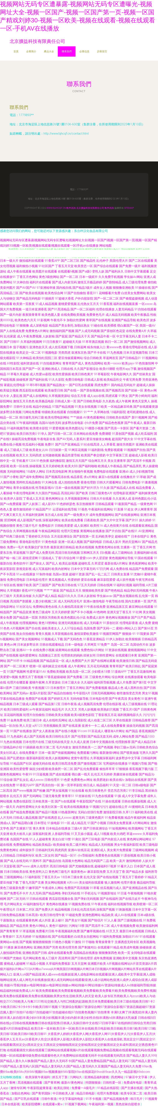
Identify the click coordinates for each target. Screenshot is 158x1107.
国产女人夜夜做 (43, 731)
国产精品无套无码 (99, 736)
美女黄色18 (136, 698)
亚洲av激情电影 (94, 601)
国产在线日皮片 (130, 899)
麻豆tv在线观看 (108, 477)
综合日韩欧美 (93, 358)
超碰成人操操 (145, 385)
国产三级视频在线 (130, 920)
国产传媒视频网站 (64, 753)
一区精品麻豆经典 (120, 406)
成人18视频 (101, 834)
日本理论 (40, 823)
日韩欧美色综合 (147, 747)
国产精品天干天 (79, 336)
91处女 (129, 509)
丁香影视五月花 (106, 715)
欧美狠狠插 (133, 639)
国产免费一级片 (130, 266)
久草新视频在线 (62, 634)
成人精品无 (79, 823)
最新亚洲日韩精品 (62, 547)
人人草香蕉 (108, 444)
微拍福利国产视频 (62, 331)
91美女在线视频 (86, 406)
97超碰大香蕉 (64, 298)
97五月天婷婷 (86, 585)
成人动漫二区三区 (99, 720)
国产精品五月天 (71, 590)
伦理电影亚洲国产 (125, 493)
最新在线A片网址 (116, 563)
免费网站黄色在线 (45, 607)
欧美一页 (124, 953)
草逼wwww (134, 834)
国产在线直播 (71, 726)
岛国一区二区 (120, 644)
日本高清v (32, 915)
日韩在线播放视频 (134, 801)
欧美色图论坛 (75, 428)
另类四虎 (64, 352)
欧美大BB (71, 466)
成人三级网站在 (122, 552)
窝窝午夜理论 (80, 758)
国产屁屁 (61, 336)
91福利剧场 (96, 450)
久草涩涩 (97, 563)
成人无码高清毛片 (70, 601)
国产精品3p (147, 774)
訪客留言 (102, 51)
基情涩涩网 (30, 558)
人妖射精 (48, 336)
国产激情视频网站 (136, 342)
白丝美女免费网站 (133, 293)
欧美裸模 (110, 325)
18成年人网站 (35, 471)
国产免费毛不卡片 (16, 893)
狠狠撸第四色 (108, 953)
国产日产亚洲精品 (67, 444)
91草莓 (94, 888)
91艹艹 (88, 412)
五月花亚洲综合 (61, 536)
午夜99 (27, 774)
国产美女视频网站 (28, 639)
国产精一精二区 (11, 558)
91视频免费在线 (79, 904)
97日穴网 (102, 569)
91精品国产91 (42, 509)
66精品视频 (31, 661)
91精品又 (151, 877)
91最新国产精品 (126, 504)
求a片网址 (91, 477)
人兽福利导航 (61, 834)
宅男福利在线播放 (115, 763)
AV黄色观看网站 (94, 417)
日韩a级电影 (140, 785)
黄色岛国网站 (94, 363)
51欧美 (102, 406)
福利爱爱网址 (28, 655)
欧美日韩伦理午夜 (52, 915)
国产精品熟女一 (57, 385)
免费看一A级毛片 (83, 1088)
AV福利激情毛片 (34, 904)
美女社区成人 (9, 753)
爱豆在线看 (88, 580)
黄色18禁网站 (48, 623)
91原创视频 (128, 855)
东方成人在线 (54, 515)
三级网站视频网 (143, 850)
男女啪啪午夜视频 (80, 471)
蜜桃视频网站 (137, 650)
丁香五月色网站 (27, 277)
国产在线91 (130, 531)
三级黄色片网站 (100, 677)
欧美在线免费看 (72, 520)
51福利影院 (33, 877)
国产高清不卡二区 (97, 926)
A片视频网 (17, 628)
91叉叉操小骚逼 (82, 834)
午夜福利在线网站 (100, 509)
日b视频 (105, 552)
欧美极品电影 (44, 401)
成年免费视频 (103, 958)
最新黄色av (79, 872)
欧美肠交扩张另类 (37, 547)
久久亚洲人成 (122, 498)
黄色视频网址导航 (121, 558)
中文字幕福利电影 (71, 1099)
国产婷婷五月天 (58, 698)
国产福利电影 (93, 542)
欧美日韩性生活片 (58, 736)
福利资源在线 (29, 363)
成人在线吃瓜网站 (55, 720)
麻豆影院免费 (96, 872)
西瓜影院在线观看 (31, 390)
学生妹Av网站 (133, 277)
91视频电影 (49, 352)
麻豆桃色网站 (23, 947)
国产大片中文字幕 (112, 520)
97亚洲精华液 (46, 287)
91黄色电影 (49, 542)
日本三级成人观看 (25, 704)
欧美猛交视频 (9, 390)
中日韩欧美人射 (64, 1093)
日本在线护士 (140, 536)
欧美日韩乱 (133, 666)
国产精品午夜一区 (103, 336)
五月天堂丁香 (116, 872)
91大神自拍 (21, 282)
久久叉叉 (71, 709)
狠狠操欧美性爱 (93, 590)
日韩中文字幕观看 (136, 271)
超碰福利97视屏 (105, 866)
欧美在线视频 (85, 547)
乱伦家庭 (10, 336)
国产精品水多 (135, 872)
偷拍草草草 (107, 769)
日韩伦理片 (52, 780)
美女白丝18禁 (61, 839)
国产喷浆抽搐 (129, 753)
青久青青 (39, 828)
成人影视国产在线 (29, 520)
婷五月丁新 (60, 1077)
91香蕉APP (52, 260)
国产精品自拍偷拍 (60, 693)
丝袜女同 (89, 655)
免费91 (49, 444)
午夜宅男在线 (145, 580)
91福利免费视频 (111, 936)
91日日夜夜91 (52, 342)
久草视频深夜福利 (102, 758)
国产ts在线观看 (65, 801)
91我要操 (143, 634)
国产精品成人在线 (122, 488)
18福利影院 (118, 412)
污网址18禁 (77, 926)
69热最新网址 (67, 812)
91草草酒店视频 (93, 342)
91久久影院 (56, 379)
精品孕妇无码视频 (136, 590)
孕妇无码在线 (71, 893)
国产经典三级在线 (12, 536)
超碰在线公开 (118, 807)
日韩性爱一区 (112, 1082)
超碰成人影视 (138, 455)
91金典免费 (15, 720)
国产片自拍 (113, 531)
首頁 (15, 51)
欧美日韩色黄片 (82, 374)
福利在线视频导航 (120, 904)
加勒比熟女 (82, 325)
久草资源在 (53, 682)
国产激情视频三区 (89, 763)
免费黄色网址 (9, 850)
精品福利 (102, 785)
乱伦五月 (16, 796)
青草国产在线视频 (98, 320)
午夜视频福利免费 (67, 931)
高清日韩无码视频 (67, 552)
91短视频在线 (41, 936)
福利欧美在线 (144, 812)
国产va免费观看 (11, 504)
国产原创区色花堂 (113, 331)
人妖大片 (148, 861)
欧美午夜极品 (140, 315)
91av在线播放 (25, 574)
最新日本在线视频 (131, 931)
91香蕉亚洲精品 (94, 639)
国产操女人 (37, 563)
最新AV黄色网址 (72, 1082)
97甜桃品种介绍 (11, 747)
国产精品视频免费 (116, 1099)
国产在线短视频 (107, 877)
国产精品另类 (19, 926)
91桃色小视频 (61, 942)
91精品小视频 (35, 963)
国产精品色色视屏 (111, 423)
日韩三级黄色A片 (100, 493)
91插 (117, 796)
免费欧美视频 (56, 671)
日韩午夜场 (69, 704)
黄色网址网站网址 (139, 839)
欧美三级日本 (33, 720)
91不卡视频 (94, 1099)
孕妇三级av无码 (125, 747)
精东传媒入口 (96, 347)
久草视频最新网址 (77, 498)
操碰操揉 (146, 947)
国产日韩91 (12, 342)
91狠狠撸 (22, 325)
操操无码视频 (135, 726)
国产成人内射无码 (64, 282)
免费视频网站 (22, 844)
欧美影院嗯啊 (31, 1104)
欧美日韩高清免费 (64, 763)
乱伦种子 (102, 260)
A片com (72, 882)
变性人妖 (98, 271)
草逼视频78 (21, 552)
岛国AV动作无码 (50, 423)
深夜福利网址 (51, 520)
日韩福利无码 (44, 850)
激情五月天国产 (76, 461)
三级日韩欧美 (22, 688)
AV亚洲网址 (146, 531)
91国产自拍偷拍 (75, 293)
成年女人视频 (102, 287)
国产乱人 (52, 563)
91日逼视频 (41, 774)
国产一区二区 (69, 277)
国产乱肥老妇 (16, 758)
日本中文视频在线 (102, 742)
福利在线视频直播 (125, 304)
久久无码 (35, 893)
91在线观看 (147, 936)
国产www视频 (22, 790)
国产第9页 (140, 682)
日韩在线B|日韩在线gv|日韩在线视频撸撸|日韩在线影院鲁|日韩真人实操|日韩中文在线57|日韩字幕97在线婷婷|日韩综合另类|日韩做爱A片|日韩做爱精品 (78, 1023)
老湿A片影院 (38, 693)
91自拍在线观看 (145, 309)
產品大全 (49, 51)
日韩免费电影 (131, 482)
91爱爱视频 (57, 428)
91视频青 (151, 1099)
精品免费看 (143, 488)
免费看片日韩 (45, 931)
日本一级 (45, 753)
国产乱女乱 (21, 780)
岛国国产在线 (19, 839)
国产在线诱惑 (48, 817)
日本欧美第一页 (43, 801)
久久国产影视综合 (86, 369)
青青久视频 (43, 634)
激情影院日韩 (112, 812)
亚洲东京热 (79, 352)
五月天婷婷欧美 (53, 466)
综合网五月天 (97, 461)
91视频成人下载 (52, 639)
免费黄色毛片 (95, 315)
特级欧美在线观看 (54, 412)
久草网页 (90, 644)
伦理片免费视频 (108, 1093)
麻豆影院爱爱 (106, 580)
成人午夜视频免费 (123, 926)
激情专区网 (18, 1088)
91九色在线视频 (11, 742)
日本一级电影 (74, 644)
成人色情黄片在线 (116, 525)
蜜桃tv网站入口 (126, 628)
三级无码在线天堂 (57, 742)
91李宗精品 (136, 790)
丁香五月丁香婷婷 (131, 877)
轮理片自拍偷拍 (34, 715)
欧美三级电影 (149, 844)
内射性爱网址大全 (28, 807)
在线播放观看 (134, 677)
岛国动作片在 (139, 644)
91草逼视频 (27, 931)
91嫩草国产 (33, 888)
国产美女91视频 (76, 920)
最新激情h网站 (109, 753)
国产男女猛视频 (57, 790)
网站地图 (105, 245)
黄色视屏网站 (138, 563)
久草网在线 (101, 412)
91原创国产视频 (123, 433)
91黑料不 (35, 861)
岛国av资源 (60, 574)
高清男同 (64, 958)
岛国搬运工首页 (49, 655)
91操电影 (53, 823)
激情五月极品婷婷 (89, 282)
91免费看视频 (114, 817)
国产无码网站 (32, 796)
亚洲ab (124, 471)
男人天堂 (25, 726)
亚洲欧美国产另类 (46, 947)
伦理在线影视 (112, 704)
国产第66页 (146, 628)
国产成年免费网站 (32, 477)
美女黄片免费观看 (119, 850)
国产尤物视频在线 (81, 866)
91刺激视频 (123, 909)
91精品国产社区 (21, 763)
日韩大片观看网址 (109, 482)
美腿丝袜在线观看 (125, 774)
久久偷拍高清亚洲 (70, 607)
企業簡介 (31, 51)
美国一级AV (147, 325)
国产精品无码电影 (28, 298)
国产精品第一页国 (25, 617)
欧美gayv (128, 363)
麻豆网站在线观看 (141, 607)
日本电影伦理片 (37, 580)
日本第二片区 (25, 909)
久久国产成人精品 (44, 596)
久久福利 (87, 682)
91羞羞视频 (149, 482)
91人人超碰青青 (40, 839)
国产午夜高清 (118, 698)
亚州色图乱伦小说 (144, 498)
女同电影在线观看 (143, 953)
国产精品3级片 (82, 287)
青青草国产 (117, 666)
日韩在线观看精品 (52, 644)
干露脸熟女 (7, 920)
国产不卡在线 (96, 352)
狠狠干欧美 (24, 585)
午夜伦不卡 (58, 320)
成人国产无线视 (34, 736)
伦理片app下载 (126, 369)
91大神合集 (49, 482)
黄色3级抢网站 (49, 277)
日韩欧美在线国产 (118, 417)
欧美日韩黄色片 (96, 790)
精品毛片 (58, 709)
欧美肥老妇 (101, 780)
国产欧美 (82, 493)
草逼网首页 (110, 358)
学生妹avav (105, 596)
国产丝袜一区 (134, 390)
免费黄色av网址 (82, 780)
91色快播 (42, 461)
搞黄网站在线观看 (67, 650)
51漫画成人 (46, 558)
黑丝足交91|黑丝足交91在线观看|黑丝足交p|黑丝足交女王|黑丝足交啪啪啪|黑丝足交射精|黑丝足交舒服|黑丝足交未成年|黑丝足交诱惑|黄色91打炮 (79, 1044)
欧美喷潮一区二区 (145, 904)
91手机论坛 (89, 893)
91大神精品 (24, 358)
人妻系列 (79, 439)
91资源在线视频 (116, 650)
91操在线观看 (111, 801)
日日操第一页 (58, 450)
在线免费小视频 (44, 650)
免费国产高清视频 (76, 888)
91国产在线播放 (21, 731)
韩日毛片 (136, 1099)
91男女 (123, 396)
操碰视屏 (22, 379)
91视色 (82, 509)
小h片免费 (91, 423)
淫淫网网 (10, 520)
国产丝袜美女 (142, 374)
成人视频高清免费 (89, 704)
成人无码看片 (93, 623)
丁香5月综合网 (65, 558)
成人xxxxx (37, 780)
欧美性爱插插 (61, 374)
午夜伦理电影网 (24, 493)
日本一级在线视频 (67, 488)
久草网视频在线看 (25, 531)
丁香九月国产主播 (31, 882)
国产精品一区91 (66, 855)
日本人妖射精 (86, 596)
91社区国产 (46, 266)
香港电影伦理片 (30, 542)
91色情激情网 (144, 363)
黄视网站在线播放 (92, 531)
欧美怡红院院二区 (45, 358)
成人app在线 (96, 396)
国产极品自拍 (52, 861)
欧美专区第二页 (132, 1093)
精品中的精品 (42, 406)
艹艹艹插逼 (51, 590)
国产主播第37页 (21, 828)
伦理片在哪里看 (18, 682)
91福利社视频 (122, 585)
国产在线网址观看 (103, 661)
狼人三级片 (49, 958)
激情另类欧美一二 (84, 747)
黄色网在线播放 (57, 904)
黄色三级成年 (41, 612)
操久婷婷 (145, 520)
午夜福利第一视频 (101, 1104)
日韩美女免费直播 (119, 823)
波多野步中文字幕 (128, 758)
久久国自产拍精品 (47, 493)
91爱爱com (84, 558)
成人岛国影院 (77, 720)
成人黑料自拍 (133, 688)
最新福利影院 (35, 758)
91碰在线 (97, 325)
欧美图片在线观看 (44, 271)
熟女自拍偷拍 (25, 634)
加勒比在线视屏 (136, 780)
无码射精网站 (16, 471)
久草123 (128, 812)
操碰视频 (35, 466)
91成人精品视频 (46, 304)
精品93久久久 (67, 596)
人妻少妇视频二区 (44, 601)
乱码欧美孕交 (105, 536)
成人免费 (145, 623)
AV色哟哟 (99, 612)
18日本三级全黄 (72, 877)
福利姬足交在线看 (54, 666)
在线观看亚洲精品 (141, 525)
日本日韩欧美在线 (16, 872)
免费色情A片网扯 (92, 650)
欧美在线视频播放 (76, 807)
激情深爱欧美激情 (86, 634)
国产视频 (25, 942)
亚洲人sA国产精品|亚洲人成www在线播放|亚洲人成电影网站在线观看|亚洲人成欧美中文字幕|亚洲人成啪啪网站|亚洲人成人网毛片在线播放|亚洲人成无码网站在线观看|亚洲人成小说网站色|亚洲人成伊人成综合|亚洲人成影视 (78, 980)
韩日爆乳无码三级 (31, 417)
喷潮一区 (35, 666)
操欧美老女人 (51, 628)
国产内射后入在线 (113, 839)
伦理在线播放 (105, 309)
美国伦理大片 (118, 260)
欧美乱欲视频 (68, 563)
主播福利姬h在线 (145, 552)
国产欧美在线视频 (31, 293)
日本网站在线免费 (85, 433)
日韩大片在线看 (101, 498)
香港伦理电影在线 (135, 347)
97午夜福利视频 (27, 423)
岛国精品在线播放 (85, 953)
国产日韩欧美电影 (89, 401)
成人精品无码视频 (118, 315)
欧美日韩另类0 (27, 433)
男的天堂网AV (131, 542)
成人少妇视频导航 (141, 471)
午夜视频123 (41, 688)
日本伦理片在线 (33, 742)
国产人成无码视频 (87, 331)
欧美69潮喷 (107, 369)
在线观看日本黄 (126, 655)
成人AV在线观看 (125, 915)
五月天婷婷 (23, 936)
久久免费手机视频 (110, 277)
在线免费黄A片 (136, 331)
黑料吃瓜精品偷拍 (28, 482)
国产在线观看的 (62, 936)
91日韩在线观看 (37, 899)
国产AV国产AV (26, 287)
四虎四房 (61, 850)
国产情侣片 (95, 920)
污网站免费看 (31, 412)
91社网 (137, 612)
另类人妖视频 (87, 709)
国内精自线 (64, 287)
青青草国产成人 (73, 363)
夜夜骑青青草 (31, 315)
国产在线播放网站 (127, 515)
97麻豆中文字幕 (136, 1077)
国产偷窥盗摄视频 (131, 298)
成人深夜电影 (39, 325)
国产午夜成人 (133, 423)
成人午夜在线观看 (19, 271)
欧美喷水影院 (39, 428)
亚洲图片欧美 (96, 963)
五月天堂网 (79, 963)
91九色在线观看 (103, 796)
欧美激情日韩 (125, 661)
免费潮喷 (105, 433)
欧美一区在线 (19, 466)
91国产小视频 (96, 823)
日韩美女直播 (120, 574)
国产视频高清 (115, 390)
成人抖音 (45, 920)
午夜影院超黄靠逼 (40, 1088)
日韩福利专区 (25, 855)
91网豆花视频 (77, 450)
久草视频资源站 (59, 396)
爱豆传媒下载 (9, 882)
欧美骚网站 (136, 828)
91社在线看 (76, 790)
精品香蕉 (77, 477)
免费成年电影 (133, 1082)
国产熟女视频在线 (125, 596)
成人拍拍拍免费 (69, 482)
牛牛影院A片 (81, 693)
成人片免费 (124, 682)
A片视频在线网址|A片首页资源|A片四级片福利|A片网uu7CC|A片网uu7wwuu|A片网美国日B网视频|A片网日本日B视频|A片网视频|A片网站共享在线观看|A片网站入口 (78, 969)
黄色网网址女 (54, 498)
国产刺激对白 (87, 947)
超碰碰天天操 (72, 342)
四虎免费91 (102, 385)
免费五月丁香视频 (31, 677)
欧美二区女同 (44, 855)
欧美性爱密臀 (19, 769)
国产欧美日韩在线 (64, 585)
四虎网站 (117, 1077)
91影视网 (43, 320)
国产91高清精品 (59, 309)
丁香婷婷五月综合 (37, 536)
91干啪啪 (88, 942)
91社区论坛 (24, 607)
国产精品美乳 (132, 466)
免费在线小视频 (11, 444)
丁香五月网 (144, 547)
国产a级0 (85, 271)
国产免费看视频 (96, 688)
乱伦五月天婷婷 (102, 774)
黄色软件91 (21, 563)
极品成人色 (116, 688)
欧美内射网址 (61, 569)
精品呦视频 (62, 909)
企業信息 (84, 51)
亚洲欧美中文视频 (125, 958)
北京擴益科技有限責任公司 (90, 208)
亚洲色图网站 (91, 915)
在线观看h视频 (68, 271)
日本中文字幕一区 (144, 909)
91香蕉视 (106, 304)
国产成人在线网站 (35, 396)
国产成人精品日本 (143, 742)
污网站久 (76, 1077)
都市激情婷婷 (22, 509)
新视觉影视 (24, 569)
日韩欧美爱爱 (64, 525)
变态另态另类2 (118, 790)
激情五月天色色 (24, 401)
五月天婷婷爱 (61, 612)
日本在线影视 (11, 1104)
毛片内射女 (63, 747)
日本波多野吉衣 (28, 644)
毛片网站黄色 (32, 958)
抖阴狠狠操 (93, 1082)
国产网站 (6, 488)
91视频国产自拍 (135, 450)
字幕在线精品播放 (12, 698)
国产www (23, 866)
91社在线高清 (90, 444)
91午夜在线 (99, 904)
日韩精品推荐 (141, 720)
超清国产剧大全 (122, 439)
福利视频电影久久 (130, 715)
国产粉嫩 (39, 790)
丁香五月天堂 (64, 266)
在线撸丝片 (128, 477)
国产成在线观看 (60, 774)
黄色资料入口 (38, 872)
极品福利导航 (146, 882)
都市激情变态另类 (129, 693)
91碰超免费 (73, 915)
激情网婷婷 (133, 861)
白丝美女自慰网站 (86, 936)
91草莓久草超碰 (18, 374)
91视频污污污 (98, 807)
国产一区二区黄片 (16, 666)
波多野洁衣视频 (11, 412)
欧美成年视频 (129, 947)
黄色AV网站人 (38, 926)
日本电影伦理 (98, 698)
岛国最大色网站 (73, 861)
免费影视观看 (113, 450)
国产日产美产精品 (143, 617)
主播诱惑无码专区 (127, 942)
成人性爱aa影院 (41, 374)
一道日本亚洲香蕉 (34, 309)
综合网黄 (118, 677)
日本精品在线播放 (58, 828)
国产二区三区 (70, 260)
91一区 (65, 823)
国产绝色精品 (114, 590)
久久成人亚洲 (80, 742)
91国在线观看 (143, 558)
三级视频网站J (14, 877)
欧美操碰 (59, 844)
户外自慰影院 (84, 298)
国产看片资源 (139, 428)
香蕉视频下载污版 (141, 769)
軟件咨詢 (71, 208)
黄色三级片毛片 (27, 525)
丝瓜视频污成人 (111, 888)
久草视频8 (14, 590)
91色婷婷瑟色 (65, 504)
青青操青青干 (104, 942)
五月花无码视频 (98, 666)
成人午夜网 (123, 401)
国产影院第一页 (84, 536)
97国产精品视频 (63, 406)
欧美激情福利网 (147, 926)
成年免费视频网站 (101, 515)
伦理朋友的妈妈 (71, 655)
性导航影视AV (45, 488)
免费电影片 (46, 525)
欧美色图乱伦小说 (73, 617)
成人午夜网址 (77, 666)
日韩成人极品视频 (25, 817)
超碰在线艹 (122, 536)
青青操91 (9, 936)
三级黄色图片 (95, 817)
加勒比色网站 (21, 1093)
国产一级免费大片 (76, 515)
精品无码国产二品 (96, 861)
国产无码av (21, 693)
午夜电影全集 (46, 439)
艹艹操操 (76, 417)
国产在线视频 (9, 655)
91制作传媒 (44, 574)
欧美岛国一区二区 (78, 671)
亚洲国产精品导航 (123, 320)
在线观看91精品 (108, 947)
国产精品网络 (51, 893)
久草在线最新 (122, 720)
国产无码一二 (106, 628)
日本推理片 (58, 688)
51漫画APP (119, 671)
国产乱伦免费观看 (86, 769)
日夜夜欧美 (91, 520)
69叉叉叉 (112, 931)
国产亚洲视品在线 (135, 888)
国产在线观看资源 (145, 406)
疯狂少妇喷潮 (38, 769)
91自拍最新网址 (51, 363)
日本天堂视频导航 (135, 352)
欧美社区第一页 (52, 807)
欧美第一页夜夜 (24, 304)
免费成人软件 (95, 617)
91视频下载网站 (76, 1104)
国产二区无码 (16, 899)
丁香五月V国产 (130, 709)
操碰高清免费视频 (24, 439)
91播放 (8, 947)
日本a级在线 (146, 915)
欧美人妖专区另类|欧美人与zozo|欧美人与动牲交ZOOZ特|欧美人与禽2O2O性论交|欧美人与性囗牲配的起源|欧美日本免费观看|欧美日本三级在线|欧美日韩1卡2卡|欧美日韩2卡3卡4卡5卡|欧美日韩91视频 (77, 1001)
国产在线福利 (109, 899)
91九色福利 (15, 736)
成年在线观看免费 (60, 953)
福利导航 (139, 585)
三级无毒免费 (51, 796)
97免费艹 (103, 644)
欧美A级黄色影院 (82, 715)
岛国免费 (90, 628)
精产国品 (132, 731)
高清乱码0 (68, 493)
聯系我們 (67, 51)
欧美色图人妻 (51, 315)
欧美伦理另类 (68, 947)
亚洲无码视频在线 (70, 623)
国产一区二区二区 (106, 298)
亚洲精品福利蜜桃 (97, 1077)
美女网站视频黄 (55, 882)
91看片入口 (125, 866)
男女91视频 (150, 693)
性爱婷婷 (74, 580)
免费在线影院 (22, 801)
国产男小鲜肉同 (139, 396)
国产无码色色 (73, 639)
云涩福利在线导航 (64, 509)
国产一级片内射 (11, 315)
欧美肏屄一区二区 (61, 769)
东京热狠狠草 (85, 504)
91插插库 (48, 298)
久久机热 (109, 401)
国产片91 (132, 520)
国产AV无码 (64, 439)
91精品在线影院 (108, 1088)
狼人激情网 (112, 882)
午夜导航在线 (115, 601)
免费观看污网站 (88, 753)
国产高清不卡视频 (139, 461)
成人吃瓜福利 (144, 433)
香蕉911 (92, 293)
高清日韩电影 (59, 866)
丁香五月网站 (75, 688)
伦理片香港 (128, 882)
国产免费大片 (44, 909)
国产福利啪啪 (88, 466)
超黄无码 (78, 817)
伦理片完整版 (70, 531)
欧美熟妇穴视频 (108, 709)
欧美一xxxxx (112, 363)
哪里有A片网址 (114, 731)
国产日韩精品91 (130, 358)
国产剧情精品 (112, 282)
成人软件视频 (125, 580)
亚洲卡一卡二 (91, 726)
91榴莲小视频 (94, 428)
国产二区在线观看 (141, 260)
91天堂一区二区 (120, 785)
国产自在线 (33, 628)
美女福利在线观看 (91, 882)
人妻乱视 (16, 396)
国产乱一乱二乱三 (98, 574)
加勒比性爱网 (76, 320)
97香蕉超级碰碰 (55, 677)
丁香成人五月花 (34, 498)
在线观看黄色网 (27, 920)
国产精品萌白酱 (22, 823)
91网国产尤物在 (11, 958)
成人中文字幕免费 (134, 796)
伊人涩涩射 (100, 558)
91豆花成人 (96, 731)
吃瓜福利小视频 (33, 444)
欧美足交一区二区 (28, 352)
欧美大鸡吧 (118, 834)
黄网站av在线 (9, 942)
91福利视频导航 (18, 428)
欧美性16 (96, 525)
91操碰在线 (143, 287)
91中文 (152, 650)
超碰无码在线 (42, 763)
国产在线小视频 (66, 731)
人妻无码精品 (124, 309)
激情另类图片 (125, 444)
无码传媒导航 (79, 698)
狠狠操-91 (129, 634)
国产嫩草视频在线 (93, 931)
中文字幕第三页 (117, 455)
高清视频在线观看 (30, 1082)
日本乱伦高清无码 (83, 909)
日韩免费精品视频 (12, 915)
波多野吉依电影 (72, 423)
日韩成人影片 (112, 542)
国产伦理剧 (79, 736)
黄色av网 (10, 644)
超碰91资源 (77, 574)
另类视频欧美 (52, 726)
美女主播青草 (117, 461)
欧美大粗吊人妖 (21, 834)
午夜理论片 (7, 909)
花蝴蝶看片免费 (109, 293)
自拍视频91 (75, 412)
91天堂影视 (8, 866)
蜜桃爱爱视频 (67, 304)
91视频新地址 (106, 893)
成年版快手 (27, 850)
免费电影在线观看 (106, 471)
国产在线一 (71, 390)
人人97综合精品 (72, 628)
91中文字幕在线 (145, 439)
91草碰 (141, 477)
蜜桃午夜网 (37, 682)
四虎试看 (111, 396)
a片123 (37, 726)
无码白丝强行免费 (90, 812)
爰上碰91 (58, 920)
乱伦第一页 (146, 596)
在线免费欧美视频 (73, 315)
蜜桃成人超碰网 (14, 963)
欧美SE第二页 (45, 747)
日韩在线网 (105, 585)
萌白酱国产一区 (128, 325)
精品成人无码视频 (101, 844)
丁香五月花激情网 (139, 671)
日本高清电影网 (56, 471)
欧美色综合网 (54, 293)
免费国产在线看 (36, 698)
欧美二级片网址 (77, 844)
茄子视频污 (21, 347)
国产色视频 (105, 747)
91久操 (105, 488)
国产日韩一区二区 (60, 433)
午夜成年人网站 (53, 888)
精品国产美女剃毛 (61, 325)
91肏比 (76, 839)
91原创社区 (111, 623)
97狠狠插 (122, 769)
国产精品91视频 (46, 812)
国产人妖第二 (32, 504)
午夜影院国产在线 (88, 801)
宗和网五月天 (90, 552)
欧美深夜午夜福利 (38, 1077)
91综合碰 (6, 780)
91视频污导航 (137, 763)
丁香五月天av (50, 877)
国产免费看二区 (77, 677)
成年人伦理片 (39, 866)
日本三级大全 (71, 682)
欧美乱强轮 (62, 1088)
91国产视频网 (16, 671)
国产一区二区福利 (83, 309)
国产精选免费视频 (22, 812)
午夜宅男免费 (132, 379)
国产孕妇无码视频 (86, 899)
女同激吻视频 (51, 455)
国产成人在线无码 (16, 861)
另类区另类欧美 (49, 617)
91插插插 (29, 747)
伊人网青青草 (143, 509)
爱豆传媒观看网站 (70, 358)
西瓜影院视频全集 (61, 899)
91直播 (118, 509)
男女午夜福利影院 (126, 844)
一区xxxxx (146, 304)
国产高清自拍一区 (47, 785)
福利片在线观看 (40, 282)
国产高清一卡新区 (116, 428)
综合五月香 (78, 396)
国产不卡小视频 (81, 612)
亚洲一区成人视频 (70, 542)
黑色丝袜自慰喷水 (128, 1104)
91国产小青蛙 (9, 477)
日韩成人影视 (93, 379)
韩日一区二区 (114, 342)
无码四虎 (35, 455)
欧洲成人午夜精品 (110, 466)
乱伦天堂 (90, 877)
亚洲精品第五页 (117, 607)
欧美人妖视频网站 (57, 758)
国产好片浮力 (90, 488)
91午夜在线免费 (95, 607)
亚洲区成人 (98, 850)
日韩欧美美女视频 (57, 715)
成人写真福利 (41, 569)
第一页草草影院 (71, 785)
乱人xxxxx (65, 817)
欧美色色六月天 (25, 320)
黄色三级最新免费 (12, 888)
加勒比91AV (130, 936)
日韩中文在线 (22, 406)
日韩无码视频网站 (103, 693)
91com (82, 731)
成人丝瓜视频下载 (61, 347)
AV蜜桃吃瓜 (136, 807)
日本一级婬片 (88, 277)
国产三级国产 (42, 585)
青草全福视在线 (24, 488)
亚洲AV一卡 (24, 650)
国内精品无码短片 (123, 385)
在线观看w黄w (53, 1104)
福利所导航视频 (105, 682)
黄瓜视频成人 (58, 580)
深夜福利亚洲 (41, 834)
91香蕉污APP (25, 785)
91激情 (76, 942)
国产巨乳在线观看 (81, 385)
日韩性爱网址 (105, 655)
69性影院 (13, 363)
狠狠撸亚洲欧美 (123, 287)
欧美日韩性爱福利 (16, 709)
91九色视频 (115, 352)
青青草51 (68, 796)
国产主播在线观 (132, 1088)
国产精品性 (88, 260)
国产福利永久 (114, 271)
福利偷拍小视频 (27, 266)
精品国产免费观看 (141, 569)
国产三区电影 (91, 839)
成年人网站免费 (123, 736)
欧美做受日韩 (54, 390)
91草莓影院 (102, 374)
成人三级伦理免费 (134, 282)
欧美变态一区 (83, 266)
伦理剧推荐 (123, 742)
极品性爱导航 (71, 455)
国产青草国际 (41, 1093)
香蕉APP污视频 (32, 590)
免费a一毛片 (15, 547)
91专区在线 (8, 585)
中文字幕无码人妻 (128, 336)
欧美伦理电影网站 (57, 417)
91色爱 (65, 780)
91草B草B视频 (36, 385)
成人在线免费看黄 (113, 726)
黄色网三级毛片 (59, 872)
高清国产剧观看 (21, 601)
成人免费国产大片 (78, 661)
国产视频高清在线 (57, 477)
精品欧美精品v (42, 844)
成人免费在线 (119, 569)
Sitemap (129, 208)
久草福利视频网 (31, 342)
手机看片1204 (25, 461)
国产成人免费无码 (42, 552)
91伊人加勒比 (115, 639)
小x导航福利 (85, 855)
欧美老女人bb (38, 450)
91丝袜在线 (83, 796)
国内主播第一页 (136, 601)
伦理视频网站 (28, 623)
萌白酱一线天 (81, 774)
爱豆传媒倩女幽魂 (98, 439)
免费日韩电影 (74, 379)
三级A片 (76, 828)
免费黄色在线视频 (107, 855)
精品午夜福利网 (135, 817)
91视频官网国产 (110, 634)
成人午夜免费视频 (29, 336)
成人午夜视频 (9, 623)
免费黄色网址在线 (107, 547)
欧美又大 (22, 455)
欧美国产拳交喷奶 (93, 455)
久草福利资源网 (33, 515)
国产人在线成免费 (12, 331)
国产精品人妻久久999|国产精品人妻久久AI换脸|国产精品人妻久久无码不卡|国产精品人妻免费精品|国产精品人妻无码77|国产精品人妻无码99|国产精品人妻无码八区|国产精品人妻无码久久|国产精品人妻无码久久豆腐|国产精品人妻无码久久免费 (78, 1061)
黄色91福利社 (58, 926)
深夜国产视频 (105, 909)
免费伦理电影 (16, 580)
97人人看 (110, 920)
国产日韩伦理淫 (82, 958)
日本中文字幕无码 (83, 569)
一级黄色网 (145, 504)
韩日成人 (89, 785)
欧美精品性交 (113, 379)
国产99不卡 (15, 661)
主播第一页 (128, 547)
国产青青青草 (9, 931)
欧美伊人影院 (13, 498)
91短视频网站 (118, 828)
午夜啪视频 (135, 893)
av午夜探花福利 (40, 709)
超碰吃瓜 (84, 563)
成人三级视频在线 (134, 704)
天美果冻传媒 (22, 596)
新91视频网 (139, 417)
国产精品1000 (145, 736)
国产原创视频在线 (92, 390)
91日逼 (122, 893)
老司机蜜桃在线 (137, 412)
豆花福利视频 (13, 715)
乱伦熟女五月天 (88, 304)
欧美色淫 (143, 320)
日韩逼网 (80, 347)
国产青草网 (52, 1082)
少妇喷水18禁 (101, 671)
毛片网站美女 (13, 904)
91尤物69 (136, 574)
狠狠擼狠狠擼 (42, 942)
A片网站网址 (141, 823)
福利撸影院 (57, 461)
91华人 (42, 433)
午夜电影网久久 (121, 374)
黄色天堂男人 (141, 401)
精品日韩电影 (86, 1093)
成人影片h (49, 504)
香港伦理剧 (88, 482)
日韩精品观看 (104, 504)
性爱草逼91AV (36, 671)
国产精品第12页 (50, 704)
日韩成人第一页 (65, 401)
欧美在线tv (117, 780)
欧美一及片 (117, 861)
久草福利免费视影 (58, 963)
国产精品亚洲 (22, 612)
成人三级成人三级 (16, 450)
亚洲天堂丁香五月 (119, 612)
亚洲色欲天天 (38, 347)
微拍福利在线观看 (31, 260)
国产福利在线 (38, 379)
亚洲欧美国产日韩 (34, 953)
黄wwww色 (114, 347)
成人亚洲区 (81, 525)
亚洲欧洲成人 (51, 369)
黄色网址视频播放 (118, 617)
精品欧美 (107, 915)
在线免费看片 (28, 753)
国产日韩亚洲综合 (95, 828)
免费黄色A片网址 (37, 331)
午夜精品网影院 (49, 531)
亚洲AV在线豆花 (79, 850)
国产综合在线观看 (106, 266)
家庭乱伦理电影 (14, 385)
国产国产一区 (31, 369)
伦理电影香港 (128, 623)
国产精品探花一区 (52, 661)
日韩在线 (67, 369)
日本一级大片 (9, 260)
